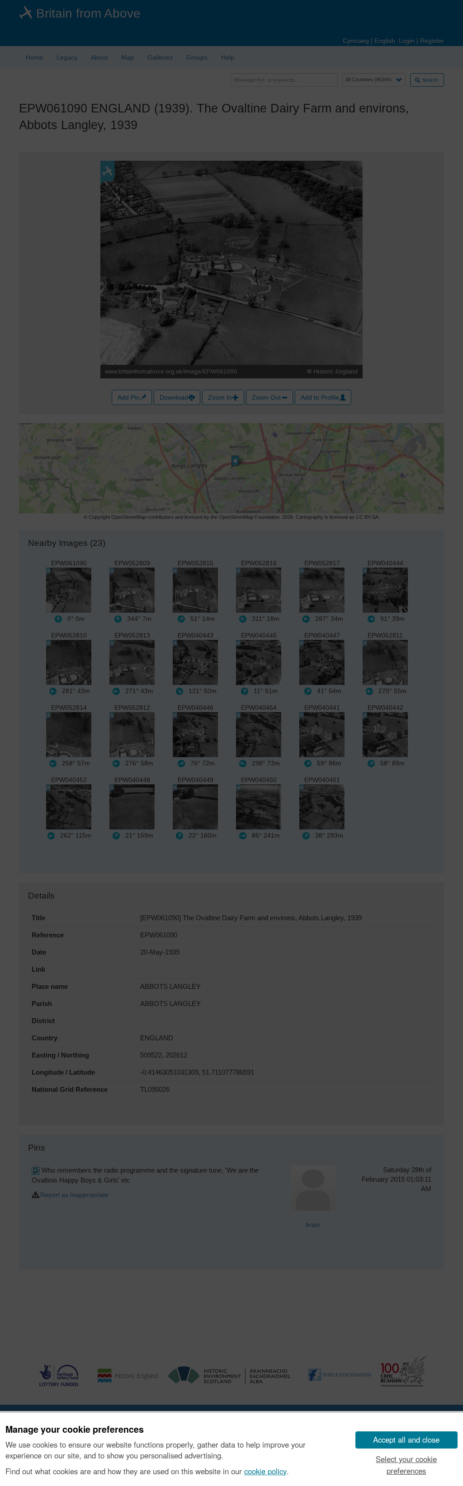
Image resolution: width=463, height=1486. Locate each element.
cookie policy (265, 1471)
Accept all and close (406, 1439)
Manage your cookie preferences (74, 1430)
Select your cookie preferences (406, 1464)
